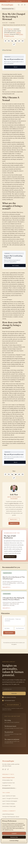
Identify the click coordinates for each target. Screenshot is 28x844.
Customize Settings (14, 840)
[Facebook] (8, 769)
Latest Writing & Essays (8, 814)
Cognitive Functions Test (8, 782)
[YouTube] (3, 769)
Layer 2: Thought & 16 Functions (10, 798)
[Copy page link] (14, 44)
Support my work (14, 523)
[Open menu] (25, 5)
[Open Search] (18, 5)
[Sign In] (22, 5)
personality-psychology (16, 1)
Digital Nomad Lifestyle (8, 25)
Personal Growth (17, 25)
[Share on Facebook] (5, 40)
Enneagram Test (6, 785)
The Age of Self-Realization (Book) (10, 816)
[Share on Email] (22, 40)
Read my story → (14, 519)
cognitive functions (14, 503)
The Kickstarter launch (9, 700)
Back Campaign (15, 265)
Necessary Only (14, 837)
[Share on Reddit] (15, 40)
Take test (15, 67)
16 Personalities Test (7, 780)
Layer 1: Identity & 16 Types (8, 795)
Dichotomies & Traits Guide (9, 806)
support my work (10, 36)
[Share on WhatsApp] (19, 40)
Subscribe (14, 693)
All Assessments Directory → (9, 788)
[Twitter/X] (5, 769)
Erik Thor (13, 22)
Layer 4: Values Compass (8, 803)
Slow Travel (23, 25)
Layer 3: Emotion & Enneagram (9, 801)
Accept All (14, 833)
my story (21, 34)
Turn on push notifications (13, 704)
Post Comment (9, 632)
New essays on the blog (10, 697)
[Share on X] (8, 40)
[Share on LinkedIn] (12, 40)
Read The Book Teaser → (10, 556)
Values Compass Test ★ (8, 777)
